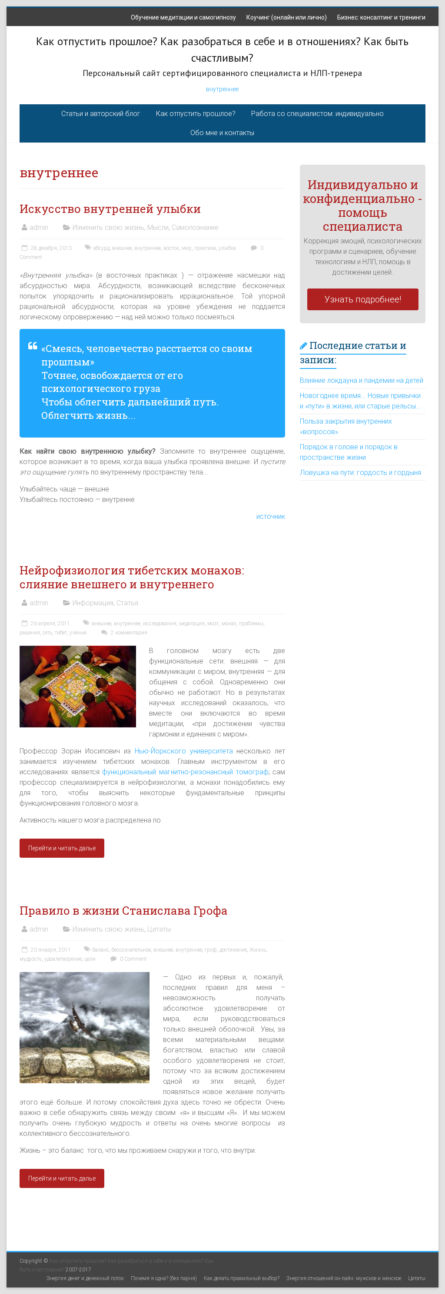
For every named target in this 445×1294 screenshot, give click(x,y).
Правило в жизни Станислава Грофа (124, 910)
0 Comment (133, 959)
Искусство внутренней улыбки (110, 208)
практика (205, 248)
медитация (192, 623)
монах (229, 623)
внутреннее (222, 89)
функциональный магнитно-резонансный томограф (185, 772)
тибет (61, 633)
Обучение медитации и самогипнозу (183, 17)
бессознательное (131, 950)
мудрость (31, 959)
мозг (213, 623)
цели (90, 959)
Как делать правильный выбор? (241, 1278)
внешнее (122, 248)
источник (270, 516)
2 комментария (128, 633)
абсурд (101, 248)
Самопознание (195, 227)
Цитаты (159, 929)
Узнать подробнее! (363, 299)
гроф (211, 950)
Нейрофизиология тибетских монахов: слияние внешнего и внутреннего (132, 577)
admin (39, 227)
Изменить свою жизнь (108, 227)
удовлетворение (63, 959)
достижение (233, 950)
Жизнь (257, 950)
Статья (127, 603)
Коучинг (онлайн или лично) (286, 17)
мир (187, 248)
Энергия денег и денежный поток (85, 1278)
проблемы (251, 623)
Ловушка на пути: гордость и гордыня (360, 472)
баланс (101, 950)
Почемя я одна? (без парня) (164, 1278)
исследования (159, 623)
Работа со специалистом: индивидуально (317, 113)
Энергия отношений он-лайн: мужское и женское (343, 1278)
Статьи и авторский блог (100, 113)
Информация (93, 603)
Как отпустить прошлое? (196, 113)
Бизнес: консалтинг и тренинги (381, 17)
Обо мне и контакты (222, 133)
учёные (78, 633)
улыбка (227, 248)
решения (30, 633)
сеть (47, 633)
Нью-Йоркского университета (184, 751)
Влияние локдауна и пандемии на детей (361, 380)
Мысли (158, 227)
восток (171, 248)
